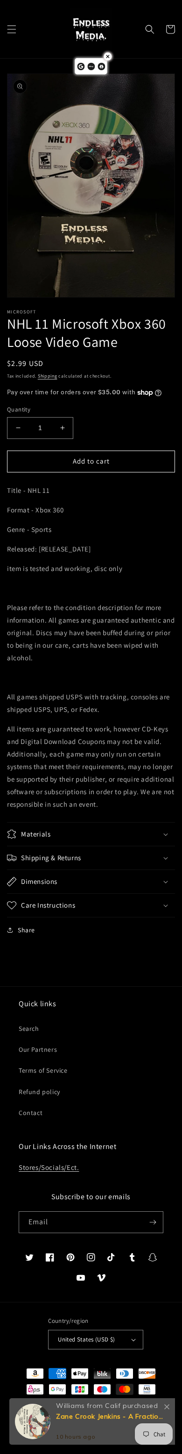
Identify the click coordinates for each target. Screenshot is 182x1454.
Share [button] (26, 930)
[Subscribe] (152, 1222)
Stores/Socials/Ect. (49, 1167)
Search (29, 1028)
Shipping (47, 376)
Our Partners (38, 1049)
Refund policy (39, 1092)
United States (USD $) (86, 1339)
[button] (11, 29)
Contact (30, 1113)
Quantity (18, 409)
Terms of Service (43, 1070)
